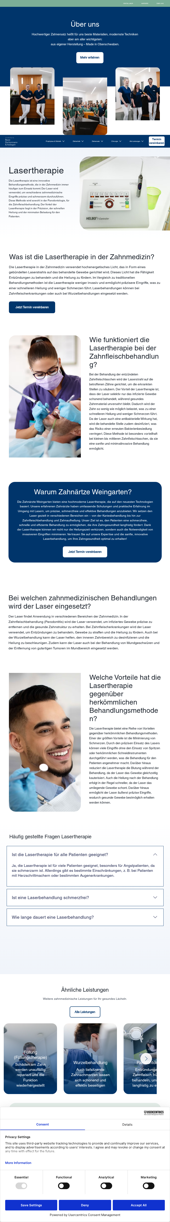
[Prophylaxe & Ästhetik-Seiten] (63, 141)
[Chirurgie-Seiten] (120, 141)
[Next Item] (146, 1058)
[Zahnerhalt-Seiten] (82, 141)
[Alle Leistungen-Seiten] (142, 141)
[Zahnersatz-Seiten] (102, 141)
